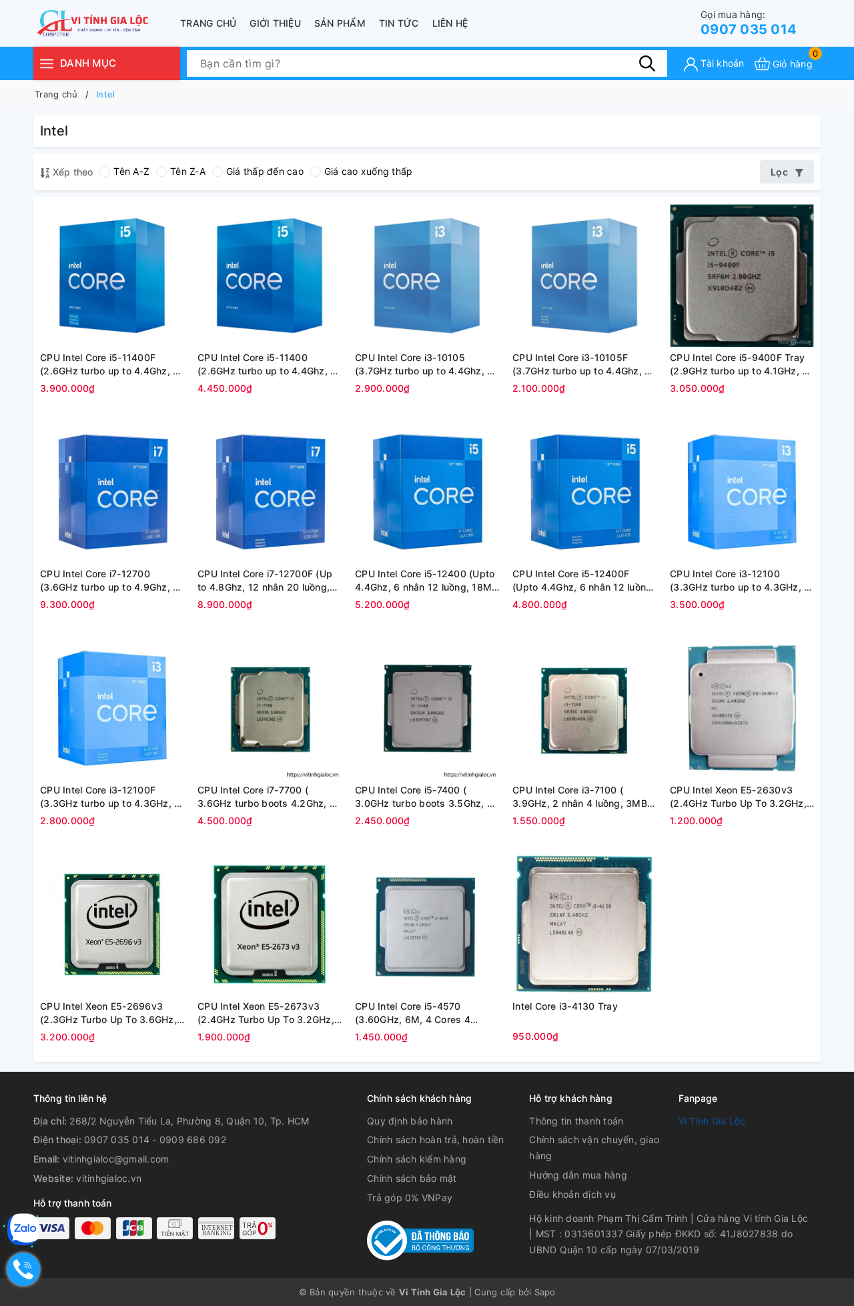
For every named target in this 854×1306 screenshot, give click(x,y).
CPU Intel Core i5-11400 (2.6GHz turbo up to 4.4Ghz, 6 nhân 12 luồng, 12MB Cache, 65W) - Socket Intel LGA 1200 (266, 364)
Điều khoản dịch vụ (572, 1194)
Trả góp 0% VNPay (409, 1197)
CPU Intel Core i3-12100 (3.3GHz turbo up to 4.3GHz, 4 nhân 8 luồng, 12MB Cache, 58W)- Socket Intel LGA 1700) (740, 580)
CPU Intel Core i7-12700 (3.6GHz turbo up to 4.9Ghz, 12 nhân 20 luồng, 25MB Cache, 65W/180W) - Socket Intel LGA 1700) (112, 580)
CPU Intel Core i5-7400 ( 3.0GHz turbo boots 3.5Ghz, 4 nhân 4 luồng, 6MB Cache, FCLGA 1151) (424, 796)
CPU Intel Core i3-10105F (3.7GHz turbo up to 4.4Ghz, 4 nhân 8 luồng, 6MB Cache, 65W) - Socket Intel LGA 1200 (581, 364)
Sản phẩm (340, 23)
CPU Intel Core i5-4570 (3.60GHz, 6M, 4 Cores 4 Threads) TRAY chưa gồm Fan (423, 1013)
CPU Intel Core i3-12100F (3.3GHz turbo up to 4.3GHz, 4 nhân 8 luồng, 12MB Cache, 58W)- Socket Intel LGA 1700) (110, 796)
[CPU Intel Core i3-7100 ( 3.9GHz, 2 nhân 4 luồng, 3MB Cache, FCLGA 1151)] (584, 708)
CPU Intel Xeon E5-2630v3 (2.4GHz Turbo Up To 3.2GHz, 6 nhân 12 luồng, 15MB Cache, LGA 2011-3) (739, 796)
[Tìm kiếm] (647, 63)
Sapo (545, 1292)
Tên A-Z (131, 171)
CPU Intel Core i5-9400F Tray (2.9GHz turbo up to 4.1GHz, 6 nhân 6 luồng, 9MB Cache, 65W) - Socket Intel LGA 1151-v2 (739, 364)
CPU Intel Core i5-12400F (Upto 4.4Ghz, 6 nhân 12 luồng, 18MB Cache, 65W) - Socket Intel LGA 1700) (583, 580)
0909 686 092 (192, 1139)
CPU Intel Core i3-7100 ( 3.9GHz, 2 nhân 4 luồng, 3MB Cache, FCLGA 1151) (579, 796)
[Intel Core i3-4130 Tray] (584, 924)
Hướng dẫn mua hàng (578, 1175)
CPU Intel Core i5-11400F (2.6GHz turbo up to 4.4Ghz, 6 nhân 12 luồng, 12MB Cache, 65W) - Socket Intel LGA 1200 (109, 364)
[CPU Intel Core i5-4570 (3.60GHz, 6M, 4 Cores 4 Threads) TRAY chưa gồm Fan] (427, 924)
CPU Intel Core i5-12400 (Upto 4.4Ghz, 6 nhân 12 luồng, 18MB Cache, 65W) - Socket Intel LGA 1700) (426, 580)
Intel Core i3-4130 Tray (565, 1006)
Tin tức (399, 23)
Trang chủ (208, 23)
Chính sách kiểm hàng (416, 1159)
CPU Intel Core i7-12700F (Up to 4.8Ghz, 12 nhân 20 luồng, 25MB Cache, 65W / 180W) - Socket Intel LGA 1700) (264, 580)
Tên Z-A (187, 171)
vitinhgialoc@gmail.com (116, 1159)
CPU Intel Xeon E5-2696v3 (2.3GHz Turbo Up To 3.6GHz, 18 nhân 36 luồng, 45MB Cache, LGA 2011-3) (108, 1013)
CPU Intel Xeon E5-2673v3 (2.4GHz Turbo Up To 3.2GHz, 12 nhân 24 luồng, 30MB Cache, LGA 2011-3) (265, 1013)
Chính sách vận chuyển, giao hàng (594, 1147)
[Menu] (46, 63)
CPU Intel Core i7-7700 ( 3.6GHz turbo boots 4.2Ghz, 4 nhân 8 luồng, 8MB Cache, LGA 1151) (268, 796)
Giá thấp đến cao (265, 171)
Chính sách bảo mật (412, 1178)
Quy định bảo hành (409, 1120)
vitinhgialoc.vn (108, 1178)
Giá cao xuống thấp (368, 171)
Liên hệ (450, 23)
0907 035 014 (749, 23)
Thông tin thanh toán (576, 1120)
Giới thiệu (275, 23)
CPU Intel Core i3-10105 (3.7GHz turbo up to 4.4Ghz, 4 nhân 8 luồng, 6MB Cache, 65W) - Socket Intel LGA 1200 (424, 364)
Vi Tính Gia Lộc (712, 1120)
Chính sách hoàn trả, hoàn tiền (435, 1139)
